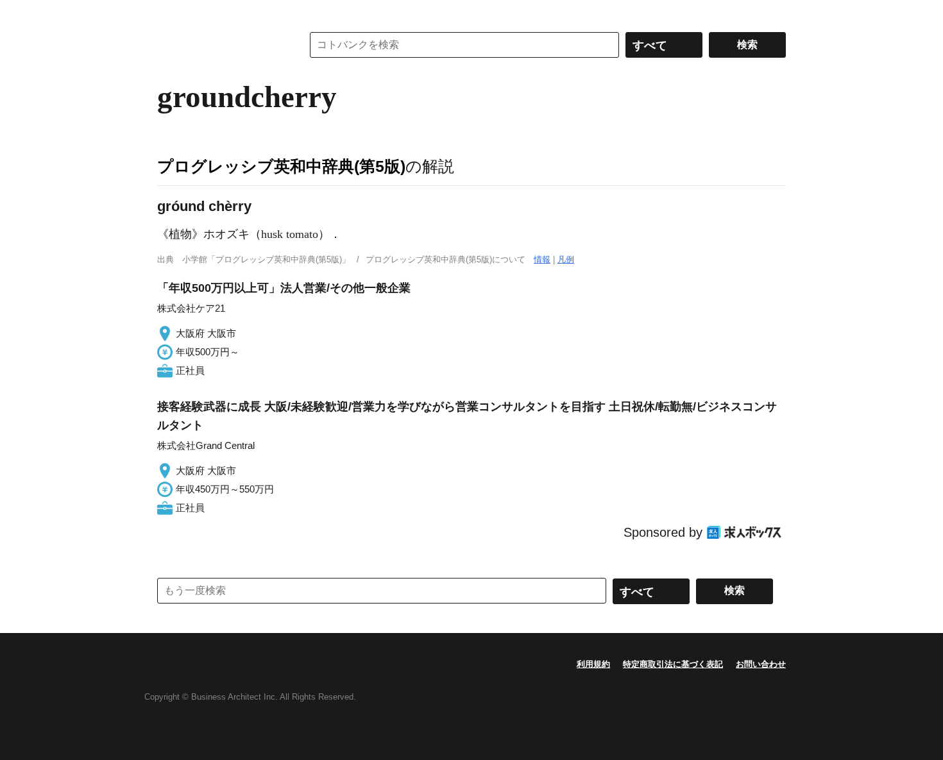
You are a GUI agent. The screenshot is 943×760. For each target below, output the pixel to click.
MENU (170, 13)
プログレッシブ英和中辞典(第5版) (281, 166)
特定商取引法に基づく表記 (673, 664)
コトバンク (220, 45)
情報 (542, 259)
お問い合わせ (761, 664)
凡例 (565, 259)
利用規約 (593, 664)
